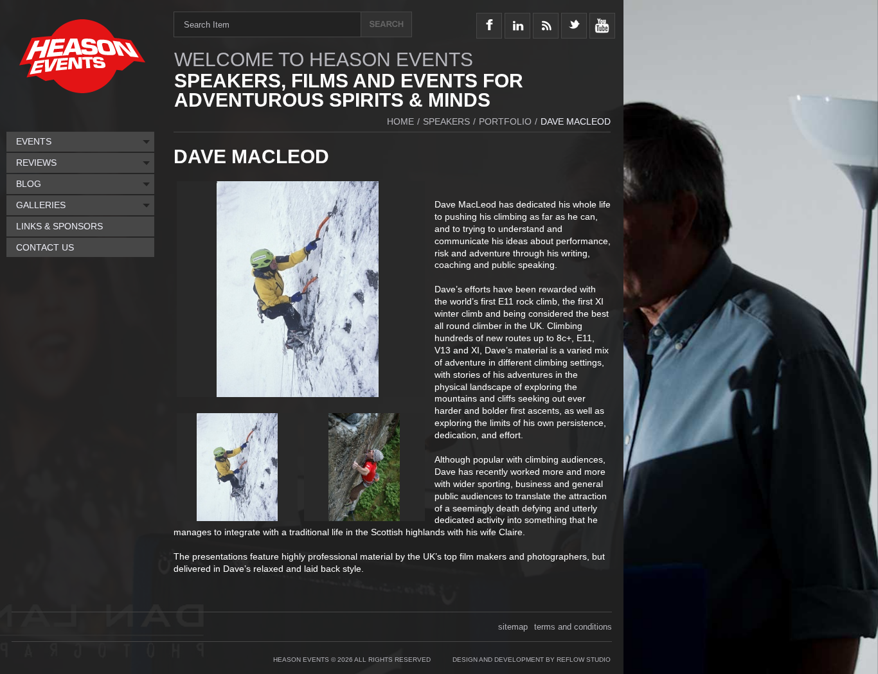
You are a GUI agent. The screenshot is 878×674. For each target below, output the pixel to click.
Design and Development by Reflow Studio (531, 659)
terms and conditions (573, 627)
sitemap (513, 627)
